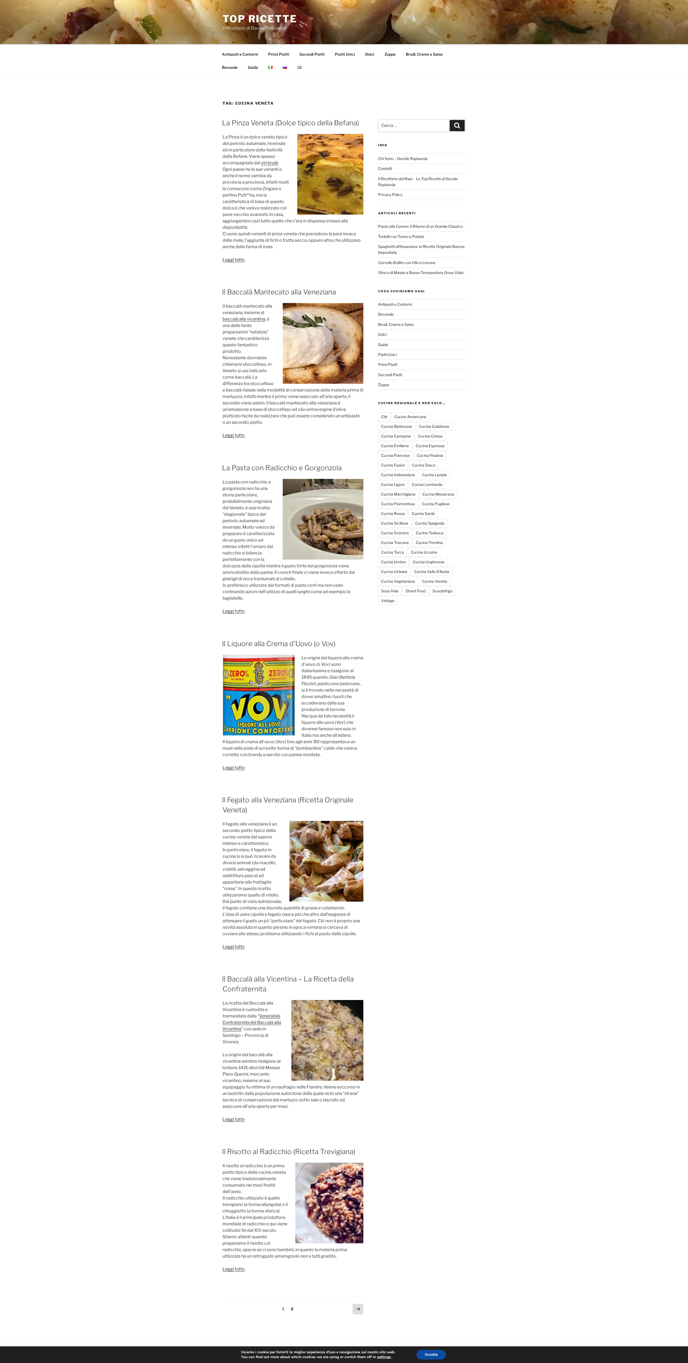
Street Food (415, 591)
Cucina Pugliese (436, 503)
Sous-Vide (390, 591)
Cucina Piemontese (398, 503)
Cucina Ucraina (424, 552)
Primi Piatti (278, 54)
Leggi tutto (234, 259)
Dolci (369, 54)
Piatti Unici (345, 54)
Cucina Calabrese (434, 426)
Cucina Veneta (434, 581)
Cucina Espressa (430, 445)
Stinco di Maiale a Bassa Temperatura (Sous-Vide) (421, 272)
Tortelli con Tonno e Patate (401, 236)
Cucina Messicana (438, 494)
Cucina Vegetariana (398, 581)
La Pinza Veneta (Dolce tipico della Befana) (290, 123)
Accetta (431, 1354)
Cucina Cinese (430, 436)
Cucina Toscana (395, 542)
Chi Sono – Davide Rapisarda (403, 158)
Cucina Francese (395, 455)
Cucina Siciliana (394, 523)
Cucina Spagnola (429, 523)
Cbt (384, 416)
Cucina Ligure (393, 484)
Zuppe (390, 54)
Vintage (388, 600)
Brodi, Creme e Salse (424, 54)
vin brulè (269, 162)
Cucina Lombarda (427, 484)
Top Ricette (260, 19)
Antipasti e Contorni (240, 54)
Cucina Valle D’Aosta (431, 571)
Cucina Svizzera (395, 533)
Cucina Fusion (393, 465)
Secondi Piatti (312, 54)
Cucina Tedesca (429, 533)
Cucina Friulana (430, 455)
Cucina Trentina (429, 542)
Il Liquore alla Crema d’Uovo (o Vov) (278, 643)
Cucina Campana (396, 436)
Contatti (385, 168)
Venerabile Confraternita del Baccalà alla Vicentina (252, 1022)
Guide (253, 67)
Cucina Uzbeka (394, 571)
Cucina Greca (423, 465)
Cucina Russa (393, 513)
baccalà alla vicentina (244, 319)
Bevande (230, 67)
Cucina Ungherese (429, 562)
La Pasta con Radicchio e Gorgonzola (282, 468)
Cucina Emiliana (395, 445)
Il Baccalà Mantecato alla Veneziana (279, 292)
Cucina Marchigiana (398, 494)
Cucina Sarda (423, 513)
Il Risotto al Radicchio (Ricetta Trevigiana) (288, 1151)
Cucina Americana (410, 416)
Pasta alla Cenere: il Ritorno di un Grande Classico (420, 226)
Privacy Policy (390, 194)
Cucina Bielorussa (396, 426)
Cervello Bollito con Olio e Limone (406, 262)
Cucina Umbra (393, 562)
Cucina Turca (392, 552)
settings (384, 1357)
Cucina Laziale (434, 474)
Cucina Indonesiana (398, 474)
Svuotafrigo (442, 591)
